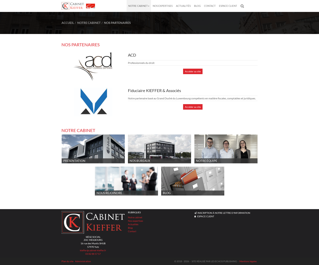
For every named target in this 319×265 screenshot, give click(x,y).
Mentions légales (248, 261)
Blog (197, 5)
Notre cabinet (138, 5)
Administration (83, 261)
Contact (210, 5)
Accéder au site (193, 71)
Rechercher (243, 6)
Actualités (183, 5)
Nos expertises (163, 5)
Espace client (228, 5)
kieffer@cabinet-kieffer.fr (93, 250)
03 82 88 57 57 (93, 253)
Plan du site (67, 261)
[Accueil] (93, 222)
